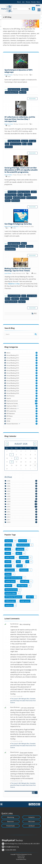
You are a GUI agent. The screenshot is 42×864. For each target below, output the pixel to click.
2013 (8, 514)
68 (36, 406)
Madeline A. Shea (13, 283)
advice (24, 296)
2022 (8, 491)
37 (36, 368)
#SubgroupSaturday (14, 89)
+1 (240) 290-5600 (10, 850)
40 (36, 355)
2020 (8, 496)
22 (36, 421)
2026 (8, 481)
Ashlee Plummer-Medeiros (11, 226)
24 (36, 413)
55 (36, 416)
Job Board (31, 826)
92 (36, 418)
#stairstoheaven (10, 249)
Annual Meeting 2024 (11, 92)
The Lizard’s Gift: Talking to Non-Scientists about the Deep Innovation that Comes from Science (23, 701)
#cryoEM (22, 246)
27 (36, 385)
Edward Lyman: (14, 752)
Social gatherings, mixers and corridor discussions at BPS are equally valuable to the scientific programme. (21, 161)
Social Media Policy (21, 859)
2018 (8, 501)
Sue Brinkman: (14, 624)
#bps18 (7, 299)
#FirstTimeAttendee (19, 198)
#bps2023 (25, 141)
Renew (28, 2)
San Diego (27, 195)
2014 (8, 512)
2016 (8, 507)
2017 (8, 504)
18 (11, 462)
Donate (33, 2)
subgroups (25, 89)
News (38, 2)
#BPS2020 (8, 198)
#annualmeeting (31, 198)
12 (36, 411)
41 (36, 370)
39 (36, 373)
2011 (8, 520)
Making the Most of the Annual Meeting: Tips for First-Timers (21, 262)
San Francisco (24, 299)
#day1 (30, 144)
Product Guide (10, 826)
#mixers (7, 201)
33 (36, 365)
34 (36, 358)
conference (15, 299)
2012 (8, 517)
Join (23, 2)
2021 (8, 494)
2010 (8, 522)
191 (36, 403)
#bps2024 (23, 92)
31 (36, 360)
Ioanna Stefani (8, 175)
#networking (15, 201)
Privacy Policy (21, 856)
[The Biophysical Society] (7, 8)
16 (36, 398)
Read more (32, 98)
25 (36, 375)
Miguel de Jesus (8, 124)
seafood (33, 192)
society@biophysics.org (11, 847)
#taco (7, 144)
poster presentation (14, 296)
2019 (8, 499)
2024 (8, 486)
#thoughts (32, 141)
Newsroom (10, 821)
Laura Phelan (7, 273)
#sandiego (29, 246)
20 (36, 353)
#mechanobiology (15, 144)
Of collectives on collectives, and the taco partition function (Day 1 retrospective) (21, 108)
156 (36, 401)
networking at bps (10, 195)
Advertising (10, 817)
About (19, 2)
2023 (8, 489)
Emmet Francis (8, 75)
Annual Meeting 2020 (11, 246)
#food (24, 144)
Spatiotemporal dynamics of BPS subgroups (21, 61)
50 (36, 423)
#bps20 (20, 195)
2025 (8, 483)
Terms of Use (21, 857)
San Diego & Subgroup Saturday (21, 216)
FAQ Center (31, 821)
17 (36, 396)
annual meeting (31, 296)
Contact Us (31, 817)
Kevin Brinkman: (15, 707)
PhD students (12, 192)
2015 (8, 509)
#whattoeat (8, 147)
